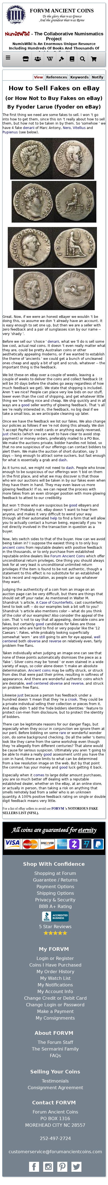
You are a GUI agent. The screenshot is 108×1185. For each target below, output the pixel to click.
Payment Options (55, 886)
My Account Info (55, 991)
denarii (28, 128)
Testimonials (55, 1081)
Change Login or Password (55, 1004)
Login (42, 958)
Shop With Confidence (54, 864)
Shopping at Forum (55, 873)
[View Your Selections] (93, 59)
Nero (67, 128)
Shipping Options (55, 893)
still (42, 637)
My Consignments (55, 1018)
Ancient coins (39, 670)
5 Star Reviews (55, 926)
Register (65, 958)
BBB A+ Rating (55, 906)
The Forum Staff (55, 1042)
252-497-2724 (55, 1138)
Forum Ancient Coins (67, 556)
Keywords (79, 77)
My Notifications (55, 985)
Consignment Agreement (55, 1087)
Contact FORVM (54, 1102)
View (38, 77)
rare (62, 733)
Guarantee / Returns (55, 880)
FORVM (58, 809)
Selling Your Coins (55, 1072)
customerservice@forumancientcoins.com (55, 1151)
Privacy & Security (55, 899)
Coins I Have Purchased (55, 965)
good (25, 405)
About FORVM (54, 1033)
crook (72, 699)
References (56, 77)
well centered (37, 683)
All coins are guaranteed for (54, 829)
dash (63, 460)
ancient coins (13, 548)
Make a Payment (55, 1011)
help (53, 518)
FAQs (55, 1055)
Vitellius (79, 128)
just (5, 434)
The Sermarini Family (55, 1049)
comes (39, 775)
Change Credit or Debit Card (55, 998)
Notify (97, 77)
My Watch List (55, 978)
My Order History (55, 971)
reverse (55, 641)
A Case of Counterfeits (54, 603)
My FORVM (54, 949)
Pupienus (10, 132)
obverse (33, 641)
